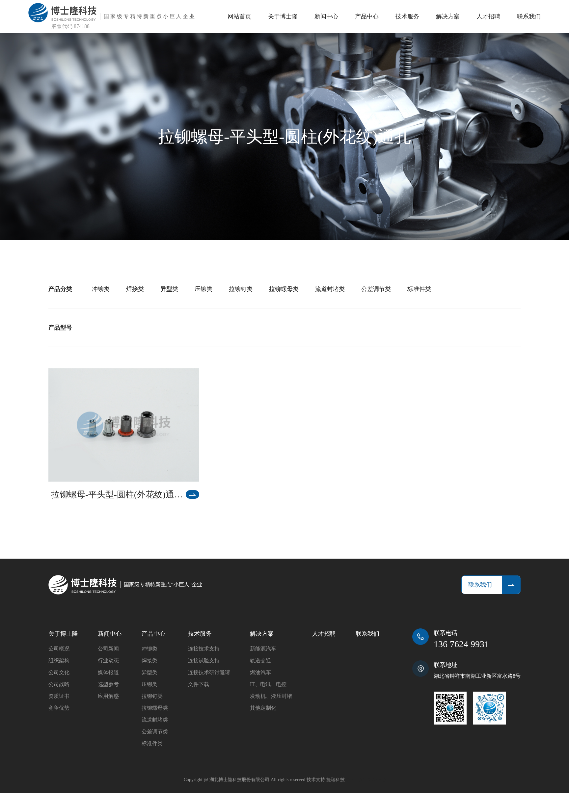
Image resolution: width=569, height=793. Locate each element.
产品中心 (367, 16)
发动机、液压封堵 (271, 696)
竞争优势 (58, 708)
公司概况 (58, 648)
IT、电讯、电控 (268, 684)
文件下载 (198, 684)
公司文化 (58, 672)
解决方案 (448, 16)
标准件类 (419, 289)
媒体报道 (108, 672)
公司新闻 (108, 648)
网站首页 (239, 16)
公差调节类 (376, 289)
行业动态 (108, 660)
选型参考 (108, 684)
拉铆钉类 (241, 289)
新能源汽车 (263, 648)
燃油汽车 (260, 672)
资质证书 (58, 696)
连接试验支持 (204, 660)
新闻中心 (326, 16)
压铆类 (203, 289)
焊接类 (135, 289)
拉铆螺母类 (284, 289)
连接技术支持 (204, 648)
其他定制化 (263, 708)
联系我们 (529, 16)
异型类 (169, 289)
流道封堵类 (330, 289)
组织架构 (58, 660)
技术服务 (407, 16)
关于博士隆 (283, 16)
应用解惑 (108, 696)
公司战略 (58, 684)
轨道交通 (260, 660)
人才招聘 (488, 16)
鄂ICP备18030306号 (366, 779)
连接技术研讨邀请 (209, 672)
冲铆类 (101, 289)
